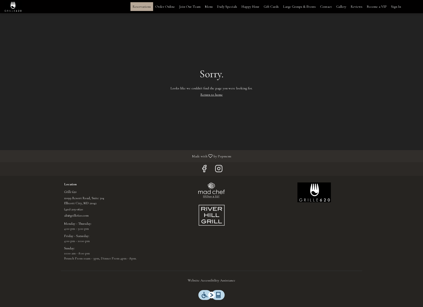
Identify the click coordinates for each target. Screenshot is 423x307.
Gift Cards (271, 6)
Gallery (341, 6)
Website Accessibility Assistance (211, 280)
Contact (326, 6)
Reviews (356, 6)
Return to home (211, 94)
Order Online (165, 6)
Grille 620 (314, 192)
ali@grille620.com (76, 215)
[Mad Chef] (211, 190)
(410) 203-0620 (73, 209)
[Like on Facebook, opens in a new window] (204, 170)
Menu (209, 6)
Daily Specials (227, 6)
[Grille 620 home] (23, 6)
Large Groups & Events (299, 6)
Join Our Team (189, 6)
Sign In (396, 6)
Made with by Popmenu (117, 156)
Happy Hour (250, 6)
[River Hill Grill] (211, 215)
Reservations (142, 6)
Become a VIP (377, 6)
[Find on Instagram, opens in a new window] (219, 170)
